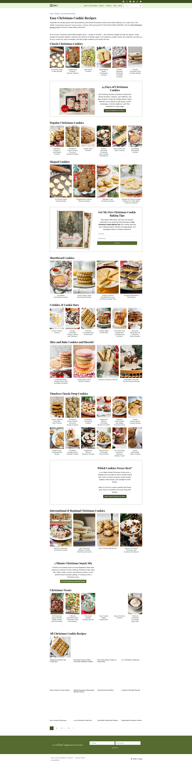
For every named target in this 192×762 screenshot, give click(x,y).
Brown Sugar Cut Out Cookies (60, 690)
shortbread (96, 25)
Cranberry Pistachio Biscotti (130, 690)
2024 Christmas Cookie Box (83, 720)
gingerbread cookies (62, 25)
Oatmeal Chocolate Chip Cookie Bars (58, 660)
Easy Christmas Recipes (68, 13)
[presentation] (60, 647)
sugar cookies (77, 25)
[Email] (140, 1)
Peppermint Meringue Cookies (131, 720)
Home (51, 13)
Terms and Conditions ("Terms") (62, 758)
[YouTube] (133, 1)
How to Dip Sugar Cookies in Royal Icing (107, 660)
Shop (115, 5)
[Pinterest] (137, 1)
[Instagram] (130, 1)
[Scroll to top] (188, 748)
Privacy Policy (80, 758)
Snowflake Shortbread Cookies (108, 720)
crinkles (85, 25)
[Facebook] (123, 1)
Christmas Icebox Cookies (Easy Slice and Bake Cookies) (83, 660)
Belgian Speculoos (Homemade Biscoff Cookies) (84, 691)
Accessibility (55, 760)
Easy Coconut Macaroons (58, 720)
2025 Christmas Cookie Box (130, 660)
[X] (126, 1)
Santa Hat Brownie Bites (106, 690)
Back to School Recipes (91, 5)
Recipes (57, 13)
